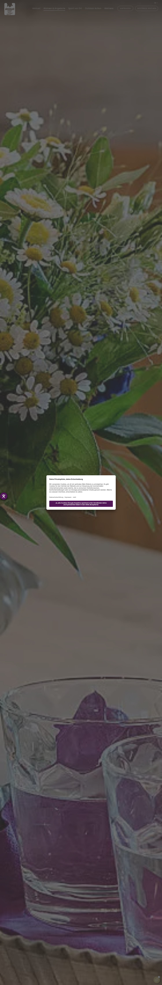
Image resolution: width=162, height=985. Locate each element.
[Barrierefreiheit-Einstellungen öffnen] (3, 496)
